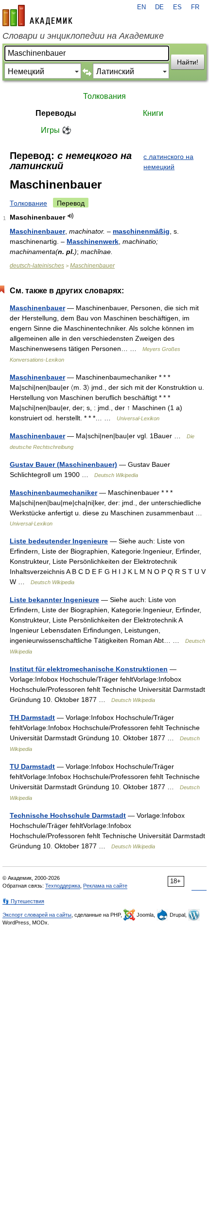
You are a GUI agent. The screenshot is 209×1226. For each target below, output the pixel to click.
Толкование (28, 203)
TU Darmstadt (32, 766)
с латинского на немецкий (168, 162)
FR (195, 7)
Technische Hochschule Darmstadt (68, 815)
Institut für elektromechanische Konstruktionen (89, 669)
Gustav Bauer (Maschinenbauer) (63, 464)
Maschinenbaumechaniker (53, 492)
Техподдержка (62, 886)
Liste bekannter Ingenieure (54, 600)
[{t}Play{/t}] (70, 216)
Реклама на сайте (105, 886)
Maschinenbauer (37, 231)
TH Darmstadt (32, 717)
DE (159, 7)
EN (141, 7)
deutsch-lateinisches (37, 265)
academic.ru (37, 15)
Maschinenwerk (93, 241)
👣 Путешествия (23, 901)
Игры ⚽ (56, 130)
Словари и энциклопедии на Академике (83, 36)
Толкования (104, 96)
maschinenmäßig (141, 231)
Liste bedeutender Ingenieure (59, 541)
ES (177, 7)
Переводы (55, 113)
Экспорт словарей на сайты (36, 915)
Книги (153, 113)
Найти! (187, 62)
